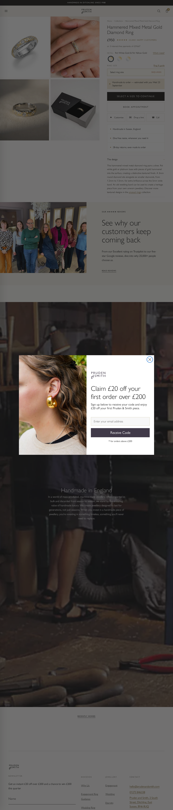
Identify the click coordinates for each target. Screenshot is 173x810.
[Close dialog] (150, 359)
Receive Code (120, 432)
